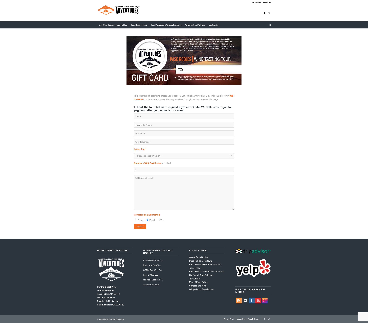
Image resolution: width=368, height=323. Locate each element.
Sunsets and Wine (197, 285)
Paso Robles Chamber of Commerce (206, 271)
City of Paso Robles (198, 257)
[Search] (269, 24)
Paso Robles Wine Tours (153, 260)
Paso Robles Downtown (200, 260)
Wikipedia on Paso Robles (201, 289)
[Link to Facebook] (264, 13)
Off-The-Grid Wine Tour (152, 270)
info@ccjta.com (112, 300)
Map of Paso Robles (198, 281)
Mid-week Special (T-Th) (153, 279)
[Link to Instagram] (269, 13)
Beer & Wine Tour (150, 275)
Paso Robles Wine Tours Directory (205, 264)
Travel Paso (194, 267)
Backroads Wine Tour (152, 265)
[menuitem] (113, 24)
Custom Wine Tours (151, 284)
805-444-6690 (108, 297)
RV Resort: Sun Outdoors (201, 274)
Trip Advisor (194, 278)
